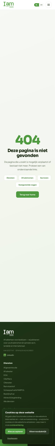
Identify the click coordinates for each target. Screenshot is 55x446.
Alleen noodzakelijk (37, 431)
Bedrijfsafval (9, 394)
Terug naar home (27, 194)
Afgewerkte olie (10, 367)
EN (41, 5)
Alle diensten (9, 401)
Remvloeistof (9, 386)
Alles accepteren (15, 431)
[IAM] (9, 5)
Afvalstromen (27, 178)
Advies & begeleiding (12, 397)
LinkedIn (10, 355)
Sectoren (44, 178)
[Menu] (48, 5)
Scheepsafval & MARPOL (14, 390)
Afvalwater (8, 371)
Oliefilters (8, 379)
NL (37, 5)
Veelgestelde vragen (27, 185)
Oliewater (8, 382)
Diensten (10, 178)
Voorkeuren (12, 438)
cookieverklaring (16, 425)
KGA (5, 375)
